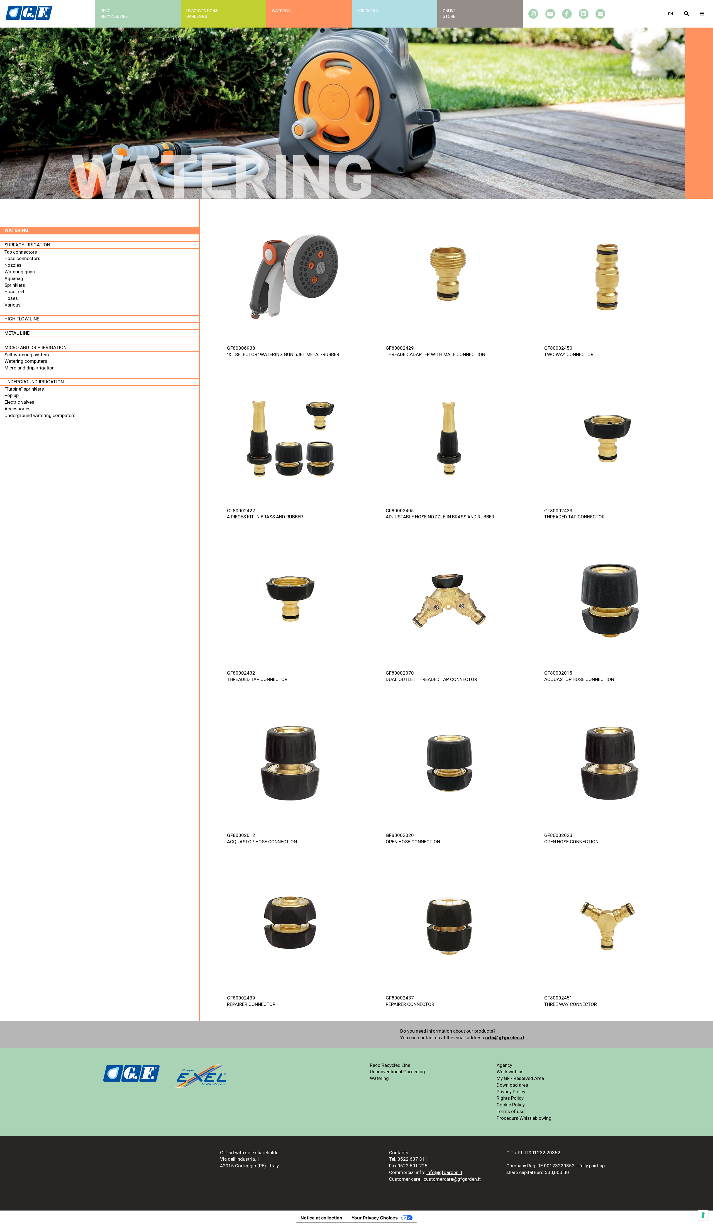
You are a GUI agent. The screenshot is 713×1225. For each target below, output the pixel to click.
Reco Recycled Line (390, 1065)
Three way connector (570, 1004)
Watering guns (19, 272)
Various (12, 305)
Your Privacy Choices (374, 1218)
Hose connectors (22, 258)
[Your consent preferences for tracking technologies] (703, 1215)
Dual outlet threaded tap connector (431, 679)
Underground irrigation (34, 381)
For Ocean (367, 11)
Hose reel (14, 291)
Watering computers (25, 361)
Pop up (11, 395)
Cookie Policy (511, 1105)
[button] (670, 13)
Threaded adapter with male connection (435, 354)
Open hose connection (413, 841)
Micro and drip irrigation (35, 347)
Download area (512, 1085)
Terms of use (510, 1111)
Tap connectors (20, 252)
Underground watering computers (39, 415)
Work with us (510, 1071)
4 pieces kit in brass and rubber (265, 517)
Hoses (11, 298)
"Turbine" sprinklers (24, 389)
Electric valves (19, 402)
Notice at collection (321, 1218)
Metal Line (17, 333)
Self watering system (26, 354)
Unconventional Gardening (397, 1071)
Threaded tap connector (574, 517)
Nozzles (12, 265)
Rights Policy (510, 1098)
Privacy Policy (511, 1091)
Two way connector (569, 354)
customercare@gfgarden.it (452, 1179)
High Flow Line (21, 319)
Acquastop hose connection (579, 679)
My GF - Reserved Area (520, 1078)
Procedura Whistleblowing (524, 1118)
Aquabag (13, 278)
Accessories (17, 408)
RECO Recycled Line (114, 14)
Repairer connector (251, 1004)
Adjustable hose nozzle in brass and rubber (440, 517)
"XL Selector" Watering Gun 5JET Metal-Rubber (283, 354)
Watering (281, 11)
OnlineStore (449, 14)
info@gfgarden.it (504, 1037)
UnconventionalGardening (203, 14)
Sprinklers (14, 285)
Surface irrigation (27, 245)
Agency (504, 1065)
